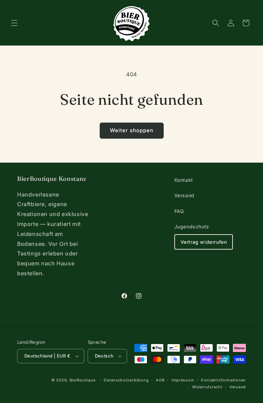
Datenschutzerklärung (126, 380)
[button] (14, 22)
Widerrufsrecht (207, 387)
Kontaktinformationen (223, 380)
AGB (160, 380)
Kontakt (183, 180)
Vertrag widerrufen (203, 242)
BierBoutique (83, 380)
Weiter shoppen (131, 130)
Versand (184, 195)
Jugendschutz (191, 226)
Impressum (183, 380)
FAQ (179, 211)
